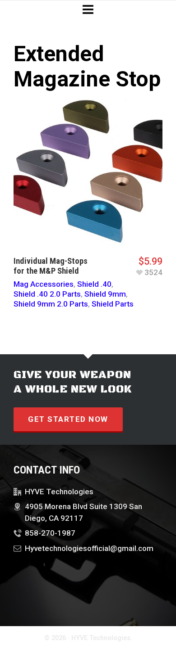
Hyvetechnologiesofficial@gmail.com (89, 548)
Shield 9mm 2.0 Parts (51, 303)
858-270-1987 (50, 532)
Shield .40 (94, 284)
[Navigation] (88, 9)
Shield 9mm (105, 293)
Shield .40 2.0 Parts (47, 293)
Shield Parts (113, 303)
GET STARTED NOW (68, 419)
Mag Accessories (44, 284)
